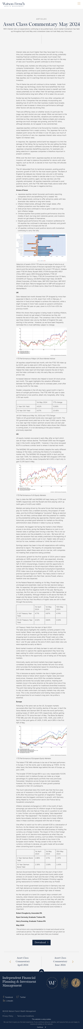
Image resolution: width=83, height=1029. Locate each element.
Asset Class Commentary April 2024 (23, 961)
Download (40, 942)
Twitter (23, 997)
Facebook (9, 997)
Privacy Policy (8, 1016)
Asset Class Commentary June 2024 (60, 961)
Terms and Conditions (25, 1016)
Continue (40, 1027)
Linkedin (9, 1001)
